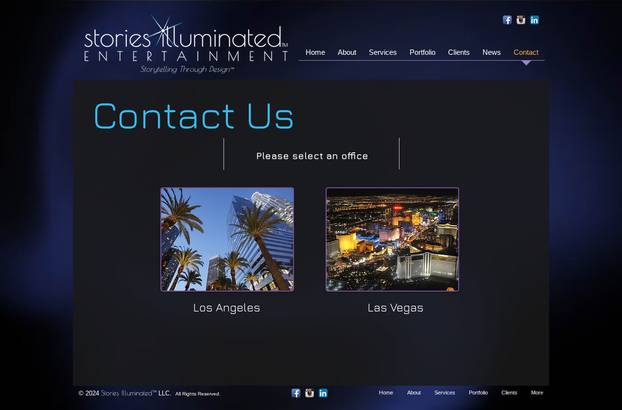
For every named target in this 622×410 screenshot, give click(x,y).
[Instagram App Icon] (521, 20)
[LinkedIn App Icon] (534, 20)
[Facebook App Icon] (507, 20)
